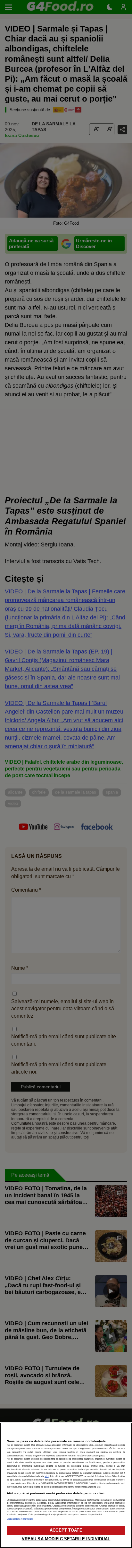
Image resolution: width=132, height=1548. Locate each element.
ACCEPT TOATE (66, 1530)
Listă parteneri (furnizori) (20, 1518)
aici (47, 1476)
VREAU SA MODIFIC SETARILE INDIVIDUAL (66, 1538)
